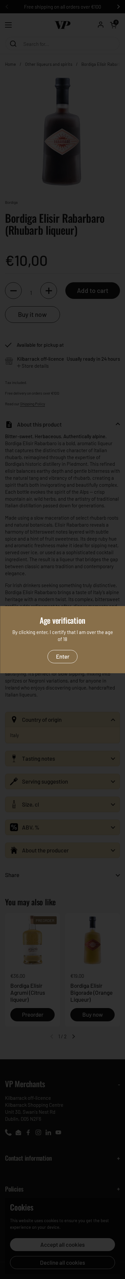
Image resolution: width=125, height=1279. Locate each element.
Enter (62, 656)
